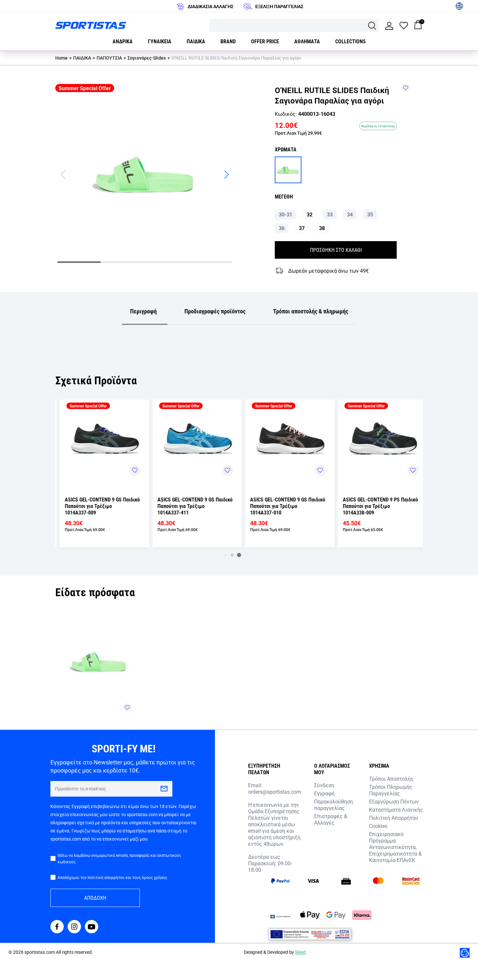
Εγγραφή (324, 793)
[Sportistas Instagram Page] (74, 927)
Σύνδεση (324, 785)
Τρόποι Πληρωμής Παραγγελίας (390, 790)
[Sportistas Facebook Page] (57, 927)
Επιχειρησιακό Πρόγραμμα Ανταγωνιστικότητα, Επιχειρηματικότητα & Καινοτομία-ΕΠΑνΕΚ (395, 846)
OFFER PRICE (265, 41)
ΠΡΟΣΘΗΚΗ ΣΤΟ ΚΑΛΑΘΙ (336, 249)
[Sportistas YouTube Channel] (91, 927)
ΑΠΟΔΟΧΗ (95, 897)
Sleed (300, 952)
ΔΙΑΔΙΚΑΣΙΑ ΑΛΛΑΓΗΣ (210, 6)
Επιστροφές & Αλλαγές (330, 819)
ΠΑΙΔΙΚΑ (82, 58)
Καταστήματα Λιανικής (396, 809)
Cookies (378, 825)
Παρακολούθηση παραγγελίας (333, 804)
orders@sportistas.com (274, 791)
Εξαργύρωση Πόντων (394, 801)
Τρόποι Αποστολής (391, 778)
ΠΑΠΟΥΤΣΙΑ (109, 58)
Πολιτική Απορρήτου (393, 817)
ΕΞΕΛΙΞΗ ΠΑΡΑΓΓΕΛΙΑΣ (279, 6)
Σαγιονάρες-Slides (146, 58)
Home (61, 58)
